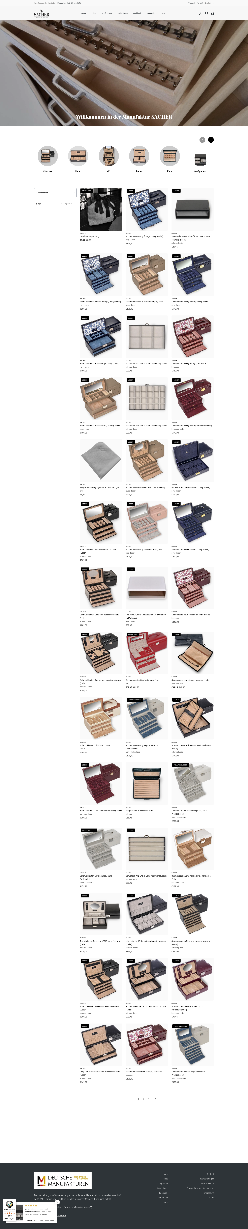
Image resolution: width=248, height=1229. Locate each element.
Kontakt (210, 1174)
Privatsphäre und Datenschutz (200, 1188)
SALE (165, 1202)
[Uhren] (78, 161)
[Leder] (139, 161)
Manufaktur (162, 1198)
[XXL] (108, 161)
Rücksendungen (206, 1179)
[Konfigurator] (200, 161)
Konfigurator (162, 1183)
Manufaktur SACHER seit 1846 (69, 3)
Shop (165, 1179)
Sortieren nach (42, 193)
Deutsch (208, 3)
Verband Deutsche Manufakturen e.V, (73, 1207)
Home (165, 1174)
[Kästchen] (47, 161)
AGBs (211, 1198)
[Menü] (14, 1200)
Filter (54, 204)
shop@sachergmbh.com (53, 1215)
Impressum (209, 1193)
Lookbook (163, 1193)
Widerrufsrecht (207, 1183)
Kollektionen (162, 1188)
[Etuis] (169, 161)
